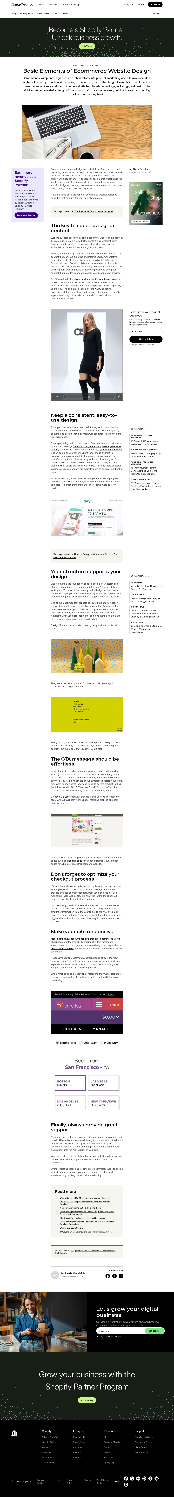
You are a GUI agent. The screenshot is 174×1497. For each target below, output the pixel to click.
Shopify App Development (144, 450)
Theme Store (79, 1442)
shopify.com (128, 4)
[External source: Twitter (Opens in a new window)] (114, 1276)
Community (53, 4)
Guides (107, 1447)
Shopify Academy (71, 4)
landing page (75, 860)
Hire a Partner (141, 1447)
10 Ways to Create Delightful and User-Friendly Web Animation (86, 1232)
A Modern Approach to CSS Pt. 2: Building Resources (82, 1208)
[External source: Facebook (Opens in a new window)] (107, 1276)
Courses (108, 1452)
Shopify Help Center (144, 1437)
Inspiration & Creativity (143, 479)
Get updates (146, 339)
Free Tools (109, 1457)
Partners (77, 1452)
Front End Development (91, 66)
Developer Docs (80, 1437)
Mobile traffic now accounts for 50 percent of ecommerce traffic (85, 938)
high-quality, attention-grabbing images (96, 279)
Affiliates (77, 1457)
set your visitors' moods (109, 449)
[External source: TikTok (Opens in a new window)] (150, 1478)
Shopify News (26, 13)
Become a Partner (26, 215)
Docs (41, 4)
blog (75, 66)
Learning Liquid (138, 595)
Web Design (136, 582)
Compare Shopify (112, 1442)
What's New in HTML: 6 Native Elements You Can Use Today (85, 1198)
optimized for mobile (62, 948)
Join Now (155, 4)
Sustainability (48, 1462)
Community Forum (143, 1442)
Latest (56, 13)
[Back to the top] (14, 1433)
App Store (78, 1447)
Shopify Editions (49, 1442)
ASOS (98, 288)
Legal (59, 1480)
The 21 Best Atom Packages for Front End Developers (82, 1218)
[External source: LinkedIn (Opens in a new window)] (121, 1276)
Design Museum (59, 625)
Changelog (109, 1462)
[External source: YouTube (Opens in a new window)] (138, 1478)
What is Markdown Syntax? (71, 1228)
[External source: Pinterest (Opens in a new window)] (126, 1485)
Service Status (141, 1452)
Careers (45, 1447)
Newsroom (47, 1457)
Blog (13, 13)
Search (156, 13)
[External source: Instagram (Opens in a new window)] (144, 1478)
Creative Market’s (60, 796)
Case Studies (43, 13)
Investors (46, 1452)
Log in (141, 4)
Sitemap (87, 1480)
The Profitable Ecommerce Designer (93, 211)
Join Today (87, 46)
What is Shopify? (50, 1437)
